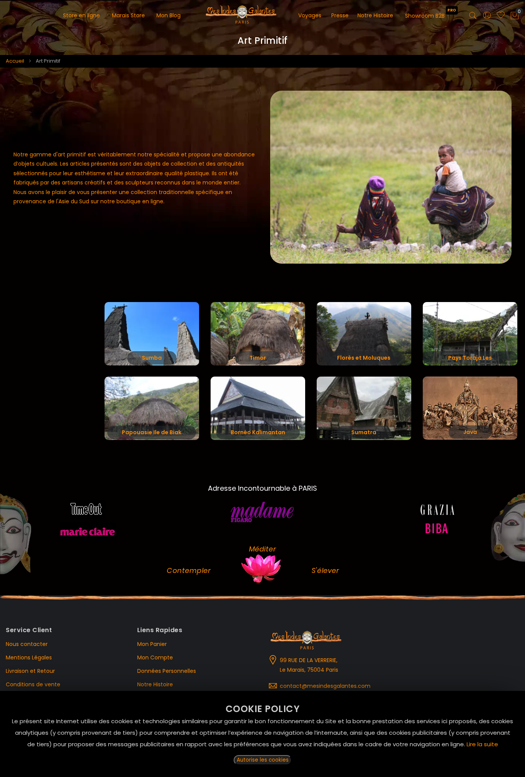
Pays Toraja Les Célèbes (470, 359)
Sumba (152, 358)
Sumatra (363, 432)
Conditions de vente (33, 684)
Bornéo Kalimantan (258, 432)
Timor (257, 358)
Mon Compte (155, 657)
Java (470, 432)
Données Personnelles (166, 671)
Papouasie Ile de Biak (151, 432)
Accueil (15, 61)
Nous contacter (27, 644)
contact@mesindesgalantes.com (325, 686)
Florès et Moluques (363, 358)
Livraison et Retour (30, 671)
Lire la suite (482, 744)
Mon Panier (152, 644)
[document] (262, 733)
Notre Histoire (155, 684)
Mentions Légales (29, 657)
